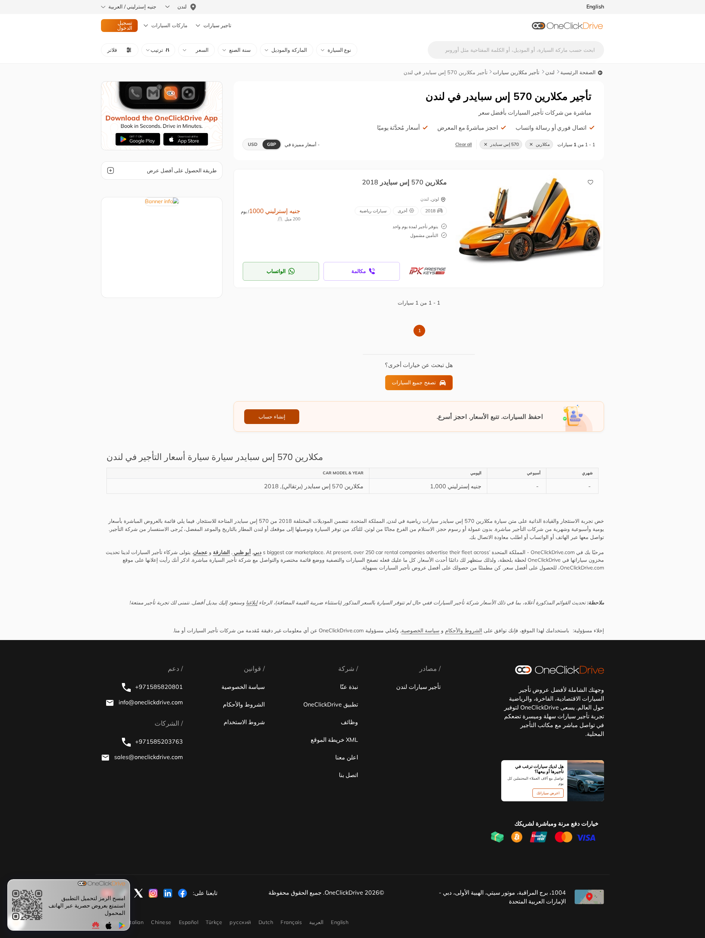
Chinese (161, 922)
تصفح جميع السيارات (414, 382)
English (339, 922)
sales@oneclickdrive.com (148, 757)
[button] (158, 50)
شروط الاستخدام (244, 722)
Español (188, 922)
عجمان (200, 552)
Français (291, 922)
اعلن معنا (346, 757)
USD (252, 144)
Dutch (265, 922)
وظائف (349, 722)
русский (240, 922)
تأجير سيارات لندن (418, 686)
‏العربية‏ (316, 922)
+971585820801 (158, 686)
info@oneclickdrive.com (150, 702)
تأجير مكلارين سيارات (516, 72)
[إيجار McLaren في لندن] (535, 220)
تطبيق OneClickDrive (330, 704)
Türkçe (214, 922)
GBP (271, 144)
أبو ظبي (241, 552)
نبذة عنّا (349, 686)
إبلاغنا (251, 602)
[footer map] (589, 897)
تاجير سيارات (217, 25)
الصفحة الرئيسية (578, 72)
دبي (257, 552)
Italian (136, 922)
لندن (549, 72)
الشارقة (221, 552)
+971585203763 (158, 741)
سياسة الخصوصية (420, 630)
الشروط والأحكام (463, 630)
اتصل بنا (348, 775)
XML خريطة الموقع (334, 739)
